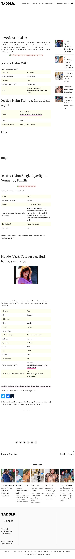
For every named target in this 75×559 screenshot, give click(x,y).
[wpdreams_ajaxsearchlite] (31, 3)
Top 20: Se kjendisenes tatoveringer (35, 375)
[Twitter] (24, 442)
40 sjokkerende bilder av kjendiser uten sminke (68, 62)
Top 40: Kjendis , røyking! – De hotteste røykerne (68, 46)
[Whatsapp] (32, 442)
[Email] (35, 442)
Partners (4, 529)
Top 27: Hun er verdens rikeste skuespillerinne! (68, 103)
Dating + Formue (47, 3)
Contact (9, 531)
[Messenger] (20, 442)
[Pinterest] (28, 442)
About (3, 531)
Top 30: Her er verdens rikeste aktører (37, 488)
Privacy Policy (6, 533)
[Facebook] (16, 442)
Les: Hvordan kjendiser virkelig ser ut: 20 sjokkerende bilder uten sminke (25, 386)
